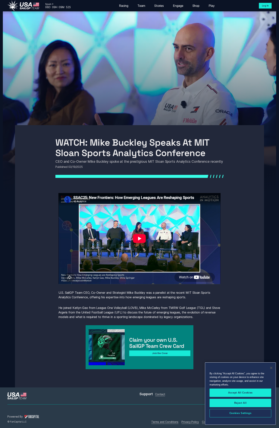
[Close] (271, 368)
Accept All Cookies (240, 392)
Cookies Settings (240, 413)
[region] (240, 393)
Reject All (240, 402)
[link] (23, 5)
